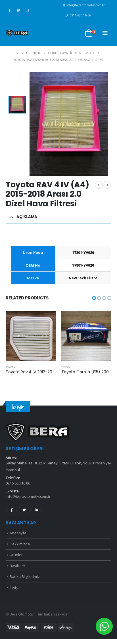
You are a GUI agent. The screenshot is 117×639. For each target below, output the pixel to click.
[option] (17, 105)
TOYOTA (10, 367)
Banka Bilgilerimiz (25, 576)
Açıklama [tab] (26, 216)
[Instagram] (27, 10)
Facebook (11, 510)
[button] (94, 298)
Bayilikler (17, 565)
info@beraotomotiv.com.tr (85, 5)
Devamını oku (46, 320)
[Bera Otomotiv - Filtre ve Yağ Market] (17, 33)
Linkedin (36, 510)
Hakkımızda (20, 543)
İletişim (16, 587)
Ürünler (16, 554)
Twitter (24, 510)
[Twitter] (18, 10)
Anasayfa (18, 532)
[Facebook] (9, 10)
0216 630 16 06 (80, 15)
